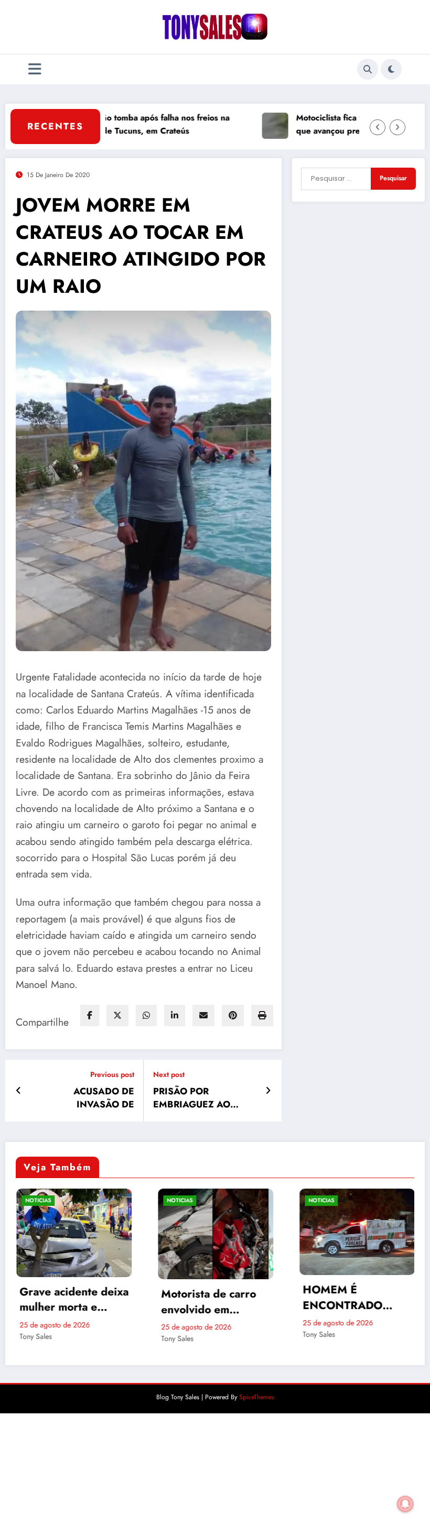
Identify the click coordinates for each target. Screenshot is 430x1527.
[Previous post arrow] (19, 1090)
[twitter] (117, 1015)
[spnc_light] (391, 69)
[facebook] (89, 1015)
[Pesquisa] (367, 69)
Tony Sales (52, 1338)
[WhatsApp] (146, 1015)
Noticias (55, 1200)
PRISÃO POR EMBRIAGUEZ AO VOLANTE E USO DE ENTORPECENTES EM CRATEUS (201, 1098)
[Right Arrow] (397, 127)
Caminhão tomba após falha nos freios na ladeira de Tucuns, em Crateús (119, 124)
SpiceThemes (256, 1510)
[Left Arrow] (377, 127)
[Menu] (35, 69)
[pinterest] (233, 1015)
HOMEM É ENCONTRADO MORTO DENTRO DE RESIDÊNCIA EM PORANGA (232, 1297)
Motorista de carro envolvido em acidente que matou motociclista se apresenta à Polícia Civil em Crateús (86, 1302)
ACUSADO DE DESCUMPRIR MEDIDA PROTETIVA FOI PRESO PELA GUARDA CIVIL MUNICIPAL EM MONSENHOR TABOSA (372, 1415)
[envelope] (203, 1015)
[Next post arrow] (268, 1090)
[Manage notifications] (405, 1504)
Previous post (112, 1074)
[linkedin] (174, 1015)
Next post (169, 1074)
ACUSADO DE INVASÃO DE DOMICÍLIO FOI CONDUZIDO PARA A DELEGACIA (87, 1098)
